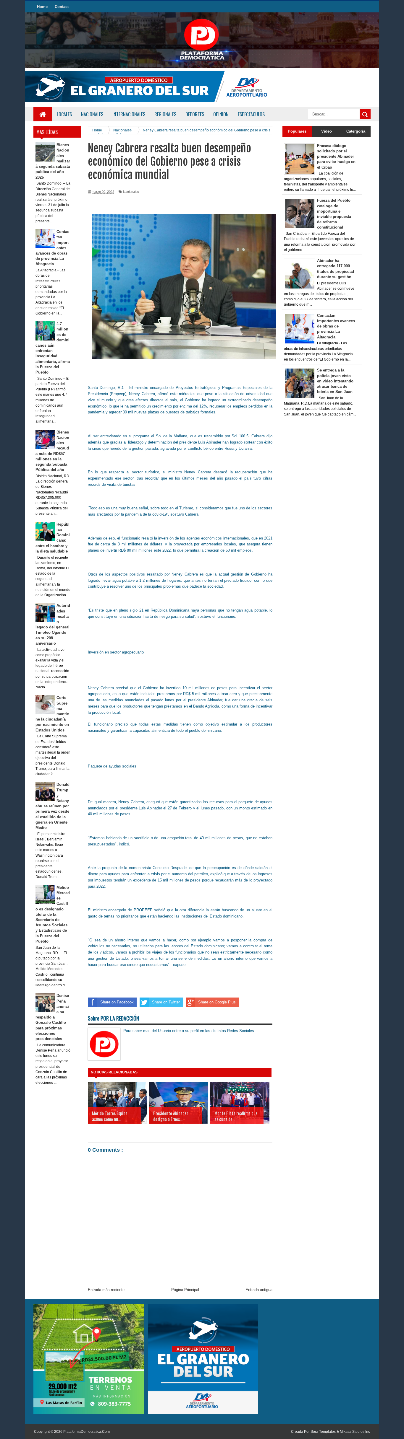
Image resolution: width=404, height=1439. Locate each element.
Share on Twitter (166, 1002)
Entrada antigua (258, 1290)
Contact (62, 6)
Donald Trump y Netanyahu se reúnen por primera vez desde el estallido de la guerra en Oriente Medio (52, 806)
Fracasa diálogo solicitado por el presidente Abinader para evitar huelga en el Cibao (336, 157)
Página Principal (185, 1290)
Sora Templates (323, 1432)
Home (42, 6)
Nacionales (131, 191)
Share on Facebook (117, 1002)
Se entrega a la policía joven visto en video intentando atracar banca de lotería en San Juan (335, 381)
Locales (64, 114)
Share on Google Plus (217, 1002)
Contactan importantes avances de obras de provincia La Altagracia (336, 326)
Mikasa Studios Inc (355, 1432)
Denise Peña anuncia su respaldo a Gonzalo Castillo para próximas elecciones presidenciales (52, 1017)
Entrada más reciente (106, 1290)
